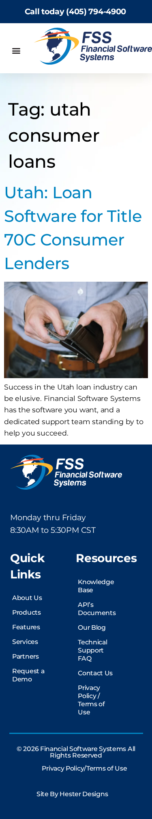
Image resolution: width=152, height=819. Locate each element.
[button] (16, 50)
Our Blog (92, 627)
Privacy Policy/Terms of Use (84, 768)
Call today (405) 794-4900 (75, 11)
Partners (25, 656)
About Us (27, 598)
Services (25, 642)
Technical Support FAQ (92, 650)
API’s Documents (97, 609)
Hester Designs (84, 794)
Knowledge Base (96, 586)
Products (26, 612)
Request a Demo (28, 675)
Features (26, 627)
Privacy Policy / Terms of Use (91, 700)
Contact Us (95, 673)
